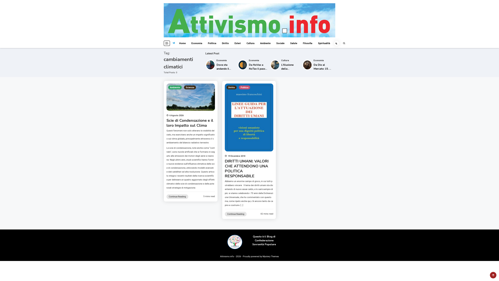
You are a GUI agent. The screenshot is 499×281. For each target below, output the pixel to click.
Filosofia (307, 43)
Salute (293, 43)
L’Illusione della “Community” (289, 68)
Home (182, 43)
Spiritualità (324, 43)
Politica (212, 43)
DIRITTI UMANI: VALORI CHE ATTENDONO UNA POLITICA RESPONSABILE (247, 169)
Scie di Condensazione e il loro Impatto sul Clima (189, 123)
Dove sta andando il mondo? (222, 68)
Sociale (280, 43)
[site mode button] (336, 43)
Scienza (190, 87)
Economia (196, 43)
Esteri (238, 43)
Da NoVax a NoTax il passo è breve (258, 68)
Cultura (250, 43)
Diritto (225, 43)
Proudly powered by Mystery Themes (261, 256)
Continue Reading (177, 196)
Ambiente (265, 43)
